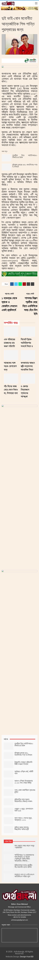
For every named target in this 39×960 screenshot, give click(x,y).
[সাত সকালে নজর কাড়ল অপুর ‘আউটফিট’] (8, 848)
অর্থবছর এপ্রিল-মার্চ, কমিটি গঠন (24, 772)
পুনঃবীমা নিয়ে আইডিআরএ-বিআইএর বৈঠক (24, 156)
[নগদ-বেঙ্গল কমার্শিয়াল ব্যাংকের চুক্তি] (8, 792)
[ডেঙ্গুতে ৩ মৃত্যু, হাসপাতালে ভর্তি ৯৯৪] (8, 811)
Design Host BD (26, 956)
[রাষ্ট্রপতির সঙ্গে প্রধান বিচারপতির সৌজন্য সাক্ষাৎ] (8, 801)
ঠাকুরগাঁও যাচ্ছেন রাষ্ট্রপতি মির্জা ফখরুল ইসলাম (23, 763)
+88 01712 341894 (19, 917)
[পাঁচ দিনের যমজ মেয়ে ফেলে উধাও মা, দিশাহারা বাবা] (11, 379)
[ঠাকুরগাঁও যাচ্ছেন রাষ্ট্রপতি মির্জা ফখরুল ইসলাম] (8, 764)
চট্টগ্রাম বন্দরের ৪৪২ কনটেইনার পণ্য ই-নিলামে (24, 165)
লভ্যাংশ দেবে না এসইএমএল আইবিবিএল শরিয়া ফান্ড (24, 875)
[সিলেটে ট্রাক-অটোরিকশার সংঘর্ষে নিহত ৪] (28, 332)
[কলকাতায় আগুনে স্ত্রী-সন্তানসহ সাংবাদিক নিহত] (28, 355)
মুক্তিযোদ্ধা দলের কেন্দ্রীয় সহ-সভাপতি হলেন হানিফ (23, 866)
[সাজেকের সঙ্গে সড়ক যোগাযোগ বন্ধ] (11, 355)
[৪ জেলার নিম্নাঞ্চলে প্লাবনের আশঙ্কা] (28, 379)
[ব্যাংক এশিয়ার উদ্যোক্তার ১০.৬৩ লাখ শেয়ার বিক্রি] (8, 783)
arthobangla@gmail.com (19, 920)
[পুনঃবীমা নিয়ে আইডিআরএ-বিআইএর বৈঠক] (6, 157)
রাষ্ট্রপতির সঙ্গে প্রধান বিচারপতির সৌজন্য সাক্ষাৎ (23, 800)
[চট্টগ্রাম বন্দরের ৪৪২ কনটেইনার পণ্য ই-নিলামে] (6, 167)
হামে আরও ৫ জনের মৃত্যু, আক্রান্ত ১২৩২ (23, 819)
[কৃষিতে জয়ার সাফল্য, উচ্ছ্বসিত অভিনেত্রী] (8, 829)
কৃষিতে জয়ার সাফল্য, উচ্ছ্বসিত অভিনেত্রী (22, 828)
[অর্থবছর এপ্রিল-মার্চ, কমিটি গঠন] (8, 773)
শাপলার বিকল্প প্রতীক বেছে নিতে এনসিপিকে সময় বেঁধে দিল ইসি (30, 306)
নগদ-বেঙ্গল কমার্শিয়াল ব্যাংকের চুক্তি (25, 791)
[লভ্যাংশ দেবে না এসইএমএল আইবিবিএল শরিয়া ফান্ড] (8, 876)
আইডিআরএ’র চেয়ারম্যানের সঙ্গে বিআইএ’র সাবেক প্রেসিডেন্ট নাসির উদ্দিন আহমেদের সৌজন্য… (24, 858)
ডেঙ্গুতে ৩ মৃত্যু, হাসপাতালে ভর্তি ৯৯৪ (24, 809)
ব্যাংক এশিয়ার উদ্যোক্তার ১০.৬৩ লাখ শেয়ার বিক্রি (24, 782)
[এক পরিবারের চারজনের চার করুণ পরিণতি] (11, 332)
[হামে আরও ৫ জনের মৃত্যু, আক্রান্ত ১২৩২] (8, 820)
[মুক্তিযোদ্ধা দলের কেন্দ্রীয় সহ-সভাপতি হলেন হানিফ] (8, 867)
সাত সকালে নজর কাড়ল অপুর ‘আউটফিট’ (24, 846)
